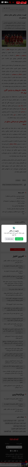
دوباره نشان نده (9, 238)
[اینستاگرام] (6, 2)
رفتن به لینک (19, 239)
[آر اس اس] (8, 2)
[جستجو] (10, 2)
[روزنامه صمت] (21, 2)
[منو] (13, 2)
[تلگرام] (2, 2)
